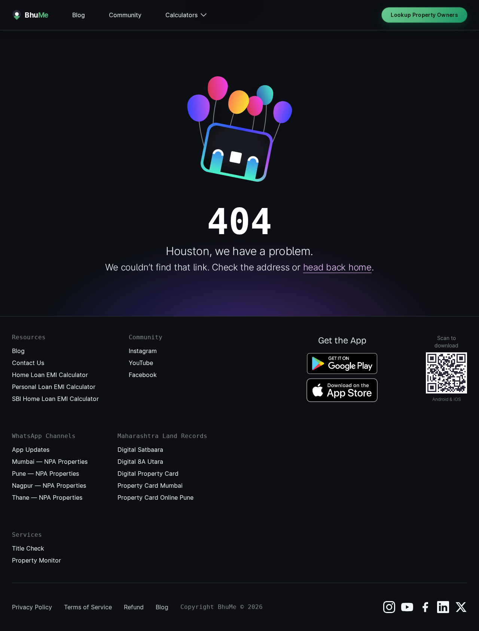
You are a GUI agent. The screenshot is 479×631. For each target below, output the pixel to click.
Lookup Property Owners (424, 15)
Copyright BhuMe (208, 606)
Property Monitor (36, 560)
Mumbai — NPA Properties (50, 461)
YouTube (141, 363)
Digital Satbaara (140, 449)
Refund (134, 607)
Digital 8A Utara (140, 461)
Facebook (143, 375)
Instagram (143, 351)
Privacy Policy (32, 607)
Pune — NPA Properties (45, 473)
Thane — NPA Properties (47, 497)
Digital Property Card (148, 473)
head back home (337, 267)
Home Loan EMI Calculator (50, 375)
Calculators (181, 15)
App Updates (30, 449)
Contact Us (28, 363)
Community (125, 15)
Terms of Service (88, 607)
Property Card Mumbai (150, 485)
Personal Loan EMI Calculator (53, 386)
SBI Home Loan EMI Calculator (55, 398)
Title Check (28, 548)
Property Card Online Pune (155, 497)
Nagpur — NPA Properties (49, 485)
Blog (78, 15)
